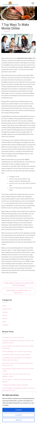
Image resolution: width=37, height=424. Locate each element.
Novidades (5, 325)
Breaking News (6, 309)
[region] (18, 408)
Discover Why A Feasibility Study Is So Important (18, 292)
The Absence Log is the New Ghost (13, 337)
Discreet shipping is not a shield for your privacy (16, 351)
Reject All (18, 420)
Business (5, 312)
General (6, 31)
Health (4, 322)
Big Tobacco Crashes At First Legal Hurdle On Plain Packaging (19, 284)
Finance (4, 315)
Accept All (19, 410)
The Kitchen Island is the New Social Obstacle (16, 354)
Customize (18, 415)
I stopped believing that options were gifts (15, 385)
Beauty (4, 306)
